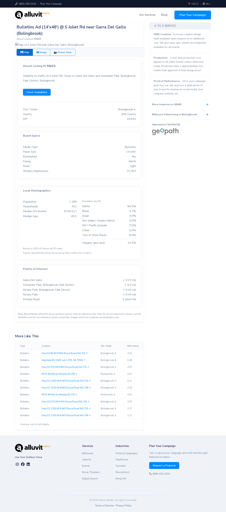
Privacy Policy (123, 505)
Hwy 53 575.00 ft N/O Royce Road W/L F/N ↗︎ (65, 401)
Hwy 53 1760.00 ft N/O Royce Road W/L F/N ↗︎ (66, 415)
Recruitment (122, 472)
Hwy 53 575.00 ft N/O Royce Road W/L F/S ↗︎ (65, 367)
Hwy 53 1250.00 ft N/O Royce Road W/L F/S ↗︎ (66, 380)
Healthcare (122, 459)
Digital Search (90, 478)
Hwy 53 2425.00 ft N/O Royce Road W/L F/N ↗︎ (66, 387)
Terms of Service (104, 505)
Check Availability (37, 92)
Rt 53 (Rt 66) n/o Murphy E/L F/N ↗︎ (59, 374)
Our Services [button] (147, 15)
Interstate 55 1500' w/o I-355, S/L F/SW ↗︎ (63, 360)
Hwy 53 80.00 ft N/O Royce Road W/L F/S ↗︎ (65, 353)
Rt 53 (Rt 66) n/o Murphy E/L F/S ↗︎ (59, 394)
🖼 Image (41, 52)
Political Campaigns (127, 453)
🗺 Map (24, 52)
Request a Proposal (164, 465)
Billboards (87, 453)
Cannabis (121, 466)
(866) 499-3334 (27, 3)
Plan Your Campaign (51, 3)
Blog (164, 15)
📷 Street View (63, 52)
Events (86, 466)
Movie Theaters (91, 472)
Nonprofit (121, 478)
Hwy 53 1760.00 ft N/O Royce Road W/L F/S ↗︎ (66, 408)
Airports (86, 459)
